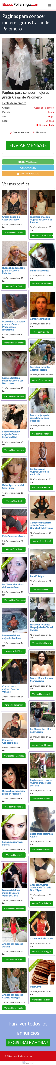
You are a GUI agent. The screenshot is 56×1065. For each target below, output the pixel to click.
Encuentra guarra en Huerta (12, 843)
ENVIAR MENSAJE (28, 145)
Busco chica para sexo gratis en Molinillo (13, 792)
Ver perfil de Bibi (14, 855)
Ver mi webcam (21, 132)
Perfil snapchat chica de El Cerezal (40, 730)
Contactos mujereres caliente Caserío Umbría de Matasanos (41, 525)
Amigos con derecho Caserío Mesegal (12, 996)
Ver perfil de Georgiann (15, 600)
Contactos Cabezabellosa (10, 741)
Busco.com (21, 4)
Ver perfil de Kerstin (13, 704)
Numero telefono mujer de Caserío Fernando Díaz (11, 434)
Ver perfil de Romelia (41, 487)
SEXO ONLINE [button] (29, 167)
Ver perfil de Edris (14, 651)
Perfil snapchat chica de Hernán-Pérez (12, 585)
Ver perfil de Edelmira (14, 450)
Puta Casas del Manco (13, 536)
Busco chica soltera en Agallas (41, 835)
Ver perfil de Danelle (41, 694)
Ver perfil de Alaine (14, 806)
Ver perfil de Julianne (41, 903)
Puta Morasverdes (39, 270)
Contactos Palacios (40, 318)
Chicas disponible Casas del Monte (11, 218)
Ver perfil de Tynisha (13, 1008)
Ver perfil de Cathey (41, 643)
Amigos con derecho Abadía (12, 945)
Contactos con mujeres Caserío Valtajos (10, 689)
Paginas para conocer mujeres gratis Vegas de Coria (41, 783)
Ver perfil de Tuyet (14, 232)
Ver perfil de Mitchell (41, 433)
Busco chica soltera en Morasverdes (41, 679)
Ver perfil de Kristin (41, 999)
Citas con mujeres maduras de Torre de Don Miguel (40, 887)
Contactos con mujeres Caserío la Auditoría (39, 471)
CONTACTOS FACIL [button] (29, 173)
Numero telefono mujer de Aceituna (11, 636)
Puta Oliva (35, 986)
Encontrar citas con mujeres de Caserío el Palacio (41, 219)
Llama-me (41, 132)
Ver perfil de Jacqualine (42, 235)
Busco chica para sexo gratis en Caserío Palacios (13, 270)
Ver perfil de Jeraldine (42, 283)
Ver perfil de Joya (14, 549)
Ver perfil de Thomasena (42, 745)
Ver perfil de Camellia (14, 755)
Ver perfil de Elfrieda (41, 849)
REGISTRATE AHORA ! (28, 1042)
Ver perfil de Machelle (14, 908)
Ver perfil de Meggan (41, 951)
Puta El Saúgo (37, 576)
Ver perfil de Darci (41, 589)
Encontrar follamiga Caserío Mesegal (40, 368)
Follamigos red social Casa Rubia (13, 486)
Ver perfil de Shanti (42, 541)
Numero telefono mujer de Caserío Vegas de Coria (11, 893)
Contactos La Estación (41, 938)
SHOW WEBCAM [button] (29, 162)
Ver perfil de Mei (41, 331)
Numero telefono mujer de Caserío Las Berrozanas (12, 380)
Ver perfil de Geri (14, 286)
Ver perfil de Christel (14, 342)
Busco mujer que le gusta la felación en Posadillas (39, 418)
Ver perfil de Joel (14, 501)
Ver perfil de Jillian (41, 798)
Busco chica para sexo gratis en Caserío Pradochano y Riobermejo (13, 325)
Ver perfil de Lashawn (42, 380)
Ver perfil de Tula (14, 959)
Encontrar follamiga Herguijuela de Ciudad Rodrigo (41, 627)
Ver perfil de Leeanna (14, 396)
